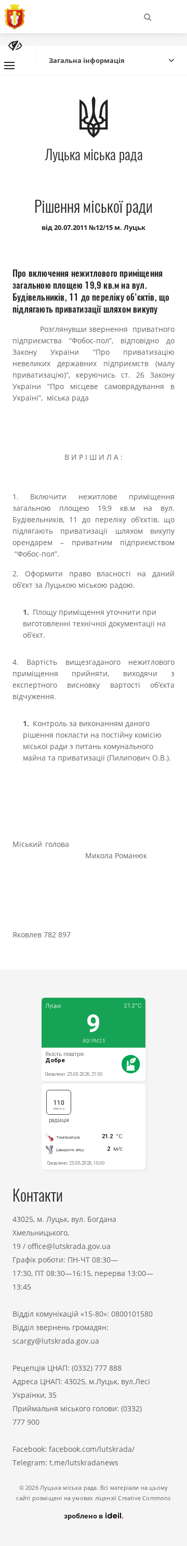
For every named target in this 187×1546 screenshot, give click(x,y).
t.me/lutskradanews (83, 1462)
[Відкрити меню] (9, 65)
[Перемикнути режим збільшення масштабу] (15, 45)
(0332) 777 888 (97, 1368)
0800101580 (132, 1314)
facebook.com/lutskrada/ (92, 1449)
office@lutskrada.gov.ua (69, 1246)
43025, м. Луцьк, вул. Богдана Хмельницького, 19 (64, 1232)
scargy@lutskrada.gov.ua (55, 1341)
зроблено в (84, 1516)
